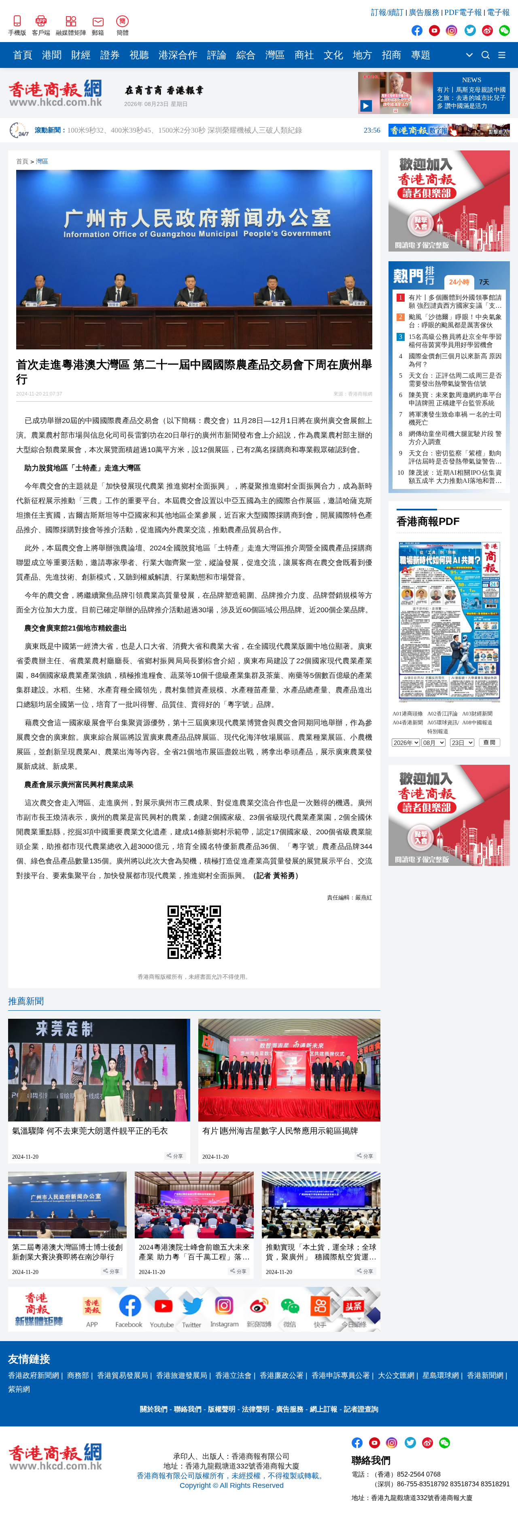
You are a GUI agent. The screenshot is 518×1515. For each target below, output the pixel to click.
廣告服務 (424, 12)
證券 (110, 55)
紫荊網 (19, 1389)
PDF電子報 (463, 12)
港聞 (52, 55)
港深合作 (178, 55)
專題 (421, 55)
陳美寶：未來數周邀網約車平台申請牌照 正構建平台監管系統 (455, 398)
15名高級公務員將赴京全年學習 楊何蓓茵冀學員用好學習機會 (455, 340)
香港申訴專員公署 (341, 1375)
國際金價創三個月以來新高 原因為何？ (455, 360)
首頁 (22, 55)
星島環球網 (440, 1375)
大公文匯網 (396, 1375)
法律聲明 (256, 1409)
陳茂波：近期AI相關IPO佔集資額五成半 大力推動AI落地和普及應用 (455, 477)
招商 (391, 55)
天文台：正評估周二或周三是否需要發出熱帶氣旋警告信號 (455, 379)
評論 (217, 55)
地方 (362, 55)
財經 (81, 55)
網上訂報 (324, 1409)
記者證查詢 (361, 1409)
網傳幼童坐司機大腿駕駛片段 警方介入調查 (455, 437)
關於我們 (154, 1409)
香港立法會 (233, 1375)
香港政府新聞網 (33, 1375)
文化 (333, 55)
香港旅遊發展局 (181, 1375)
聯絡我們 (188, 1409)
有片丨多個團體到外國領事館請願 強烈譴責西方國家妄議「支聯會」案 (455, 302)
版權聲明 (222, 1409)
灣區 (275, 55)
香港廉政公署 (282, 1375)
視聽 (139, 55)
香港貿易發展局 (122, 1375)
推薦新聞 (26, 1001)
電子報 (498, 12)
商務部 (78, 1375)
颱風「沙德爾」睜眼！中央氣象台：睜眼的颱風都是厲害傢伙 (455, 321)
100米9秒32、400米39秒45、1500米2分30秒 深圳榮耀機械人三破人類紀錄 (223, 130)
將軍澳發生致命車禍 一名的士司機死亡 (455, 418)
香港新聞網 (485, 1375)
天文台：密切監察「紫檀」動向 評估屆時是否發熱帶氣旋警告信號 (455, 458)
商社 (304, 55)
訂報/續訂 (387, 12)
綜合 (246, 55)
